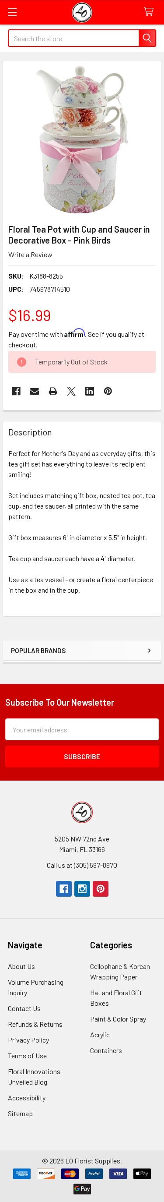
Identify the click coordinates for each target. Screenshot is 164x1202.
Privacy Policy (28, 1040)
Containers (106, 1050)
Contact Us (24, 1008)
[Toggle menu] (12, 12)
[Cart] (150, 12)
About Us (21, 966)
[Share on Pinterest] (108, 391)
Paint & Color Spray (118, 1019)
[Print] (53, 391)
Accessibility (26, 1097)
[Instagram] (82, 889)
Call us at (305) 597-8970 (82, 865)
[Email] (34, 391)
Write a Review (30, 254)
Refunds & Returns (35, 1024)
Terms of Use (27, 1055)
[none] (82, 139)
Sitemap (20, 1113)
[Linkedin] (90, 391)
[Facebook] (16, 391)
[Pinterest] (100, 889)
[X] (71, 391)
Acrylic (100, 1034)
